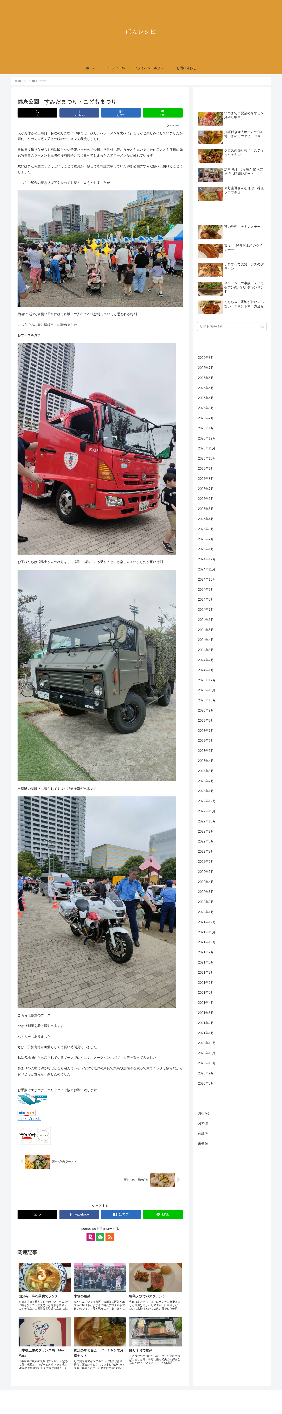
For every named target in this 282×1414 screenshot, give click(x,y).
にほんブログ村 (29, 1119)
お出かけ (27, 1196)
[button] (262, 326)
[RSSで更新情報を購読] (109, 1237)
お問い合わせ (258, 1401)
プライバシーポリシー (230, 1401)
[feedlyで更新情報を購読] (100, 1237)
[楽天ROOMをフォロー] (90, 1237)
